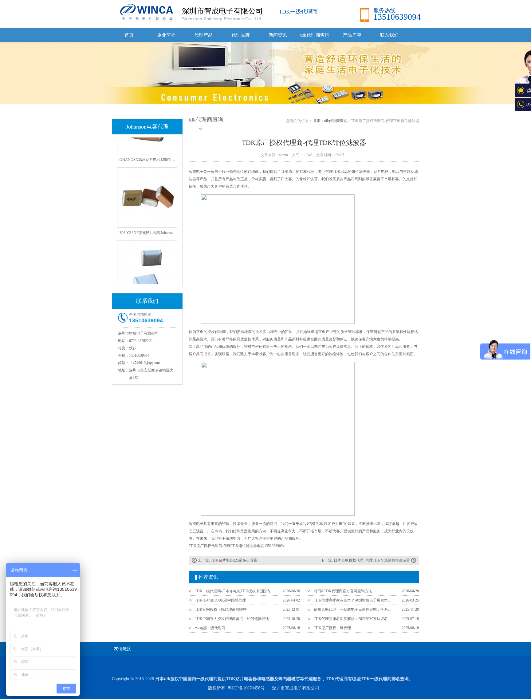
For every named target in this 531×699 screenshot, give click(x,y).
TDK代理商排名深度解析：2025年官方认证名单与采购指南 (354, 619)
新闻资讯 (278, 35)
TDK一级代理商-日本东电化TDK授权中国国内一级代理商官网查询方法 (235, 591)
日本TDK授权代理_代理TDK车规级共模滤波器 (372, 560)
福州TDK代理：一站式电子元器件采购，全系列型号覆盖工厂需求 (354, 609)
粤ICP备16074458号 (246, 688)
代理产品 (203, 35)
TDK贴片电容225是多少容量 (234, 560)
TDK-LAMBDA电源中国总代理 (220, 600)
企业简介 (166, 35)
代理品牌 (240, 35)
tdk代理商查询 (314, 35)
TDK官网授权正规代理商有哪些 (221, 609)
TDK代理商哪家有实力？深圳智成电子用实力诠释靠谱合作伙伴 (354, 600)
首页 (129, 35)
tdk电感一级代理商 (210, 628)
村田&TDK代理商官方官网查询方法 (343, 591)
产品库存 (352, 35)
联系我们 (389, 35)
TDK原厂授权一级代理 (332, 628)
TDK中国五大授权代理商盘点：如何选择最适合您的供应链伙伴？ (235, 619)
